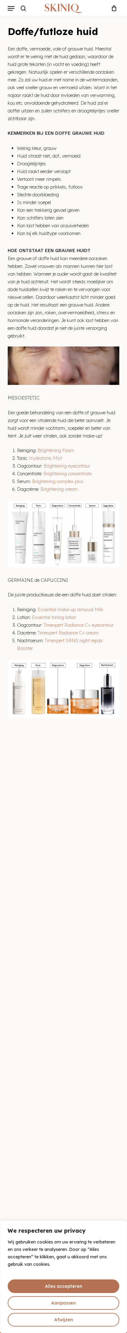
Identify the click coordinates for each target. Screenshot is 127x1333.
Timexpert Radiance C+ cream (68, 633)
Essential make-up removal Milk (70, 609)
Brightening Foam (56, 450)
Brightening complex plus (58, 481)
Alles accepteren (63, 1286)
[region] (63, 1277)
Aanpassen (63, 1303)
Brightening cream (59, 489)
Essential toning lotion (54, 617)
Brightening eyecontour (66, 466)
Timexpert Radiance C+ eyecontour (78, 625)
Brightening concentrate (68, 474)
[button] (11, 8)
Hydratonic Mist (45, 458)
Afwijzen (63, 1319)
